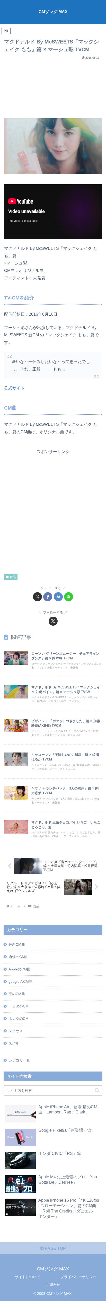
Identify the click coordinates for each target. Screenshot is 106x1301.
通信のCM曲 (18, 957)
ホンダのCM (18, 1018)
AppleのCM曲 (19, 969)
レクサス (15, 1031)
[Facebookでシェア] (47, 596)
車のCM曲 (16, 994)
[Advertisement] (53, 87)
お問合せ (53, 1284)
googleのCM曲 (20, 981)
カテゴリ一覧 (19, 1060)
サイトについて (27, 1277)
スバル (13, 1043)
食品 (13, 577)
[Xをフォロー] (53, 621)
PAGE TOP (55, 1248)
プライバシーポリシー (78, 1277)
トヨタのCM (18, 1006)
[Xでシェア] (37, 596)
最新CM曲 (16, 944)
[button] (97, 1090)
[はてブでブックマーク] (58, 596)
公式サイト (14, 388)
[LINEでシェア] (68, 596)
